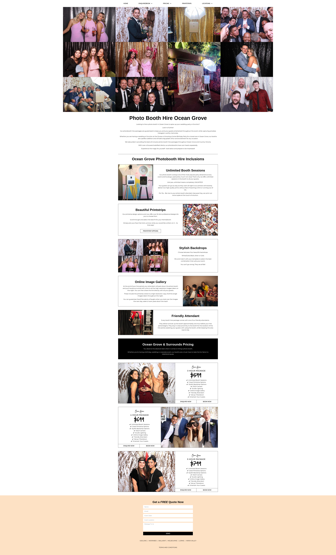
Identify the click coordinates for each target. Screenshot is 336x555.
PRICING (166, 3)
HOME (125, 3)
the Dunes (158, 136)
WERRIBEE (153, 541)
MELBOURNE (172, 541)
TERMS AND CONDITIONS (168, 547)
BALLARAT (162, 541)
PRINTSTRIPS (186, 3)
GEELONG (143, 541)
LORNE (181, 541)
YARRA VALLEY (191, 541)
